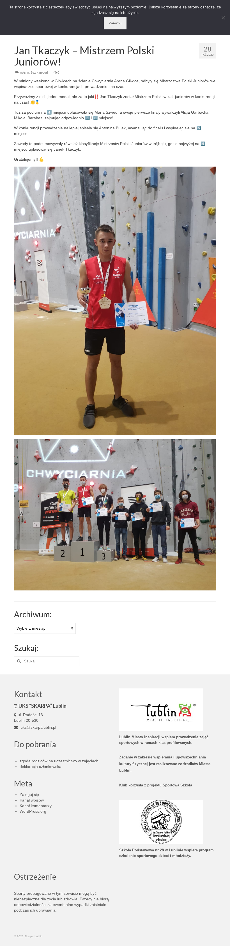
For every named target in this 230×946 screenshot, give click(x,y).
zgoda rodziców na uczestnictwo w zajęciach (59, 761)
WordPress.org (33, 811)
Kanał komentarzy (36, 805)
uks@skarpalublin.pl (37, 727)
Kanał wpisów (32, 800)
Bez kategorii (39, 72)
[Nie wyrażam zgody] (223, 17)
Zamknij (115, 23)
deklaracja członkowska (40, 766)
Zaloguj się (29, 794)
